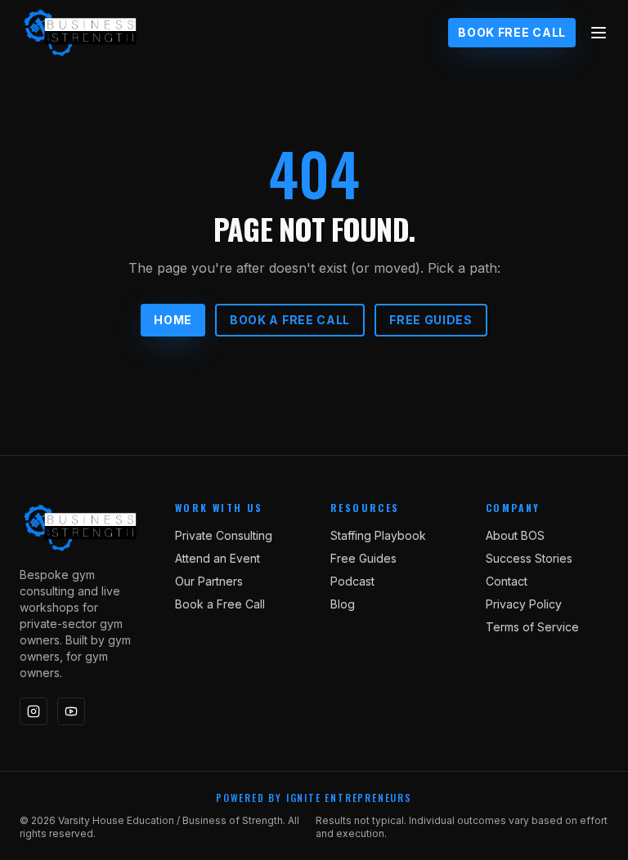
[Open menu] (598, 32)
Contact (506, 581)
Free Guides (431, 320)
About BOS (515, 535)
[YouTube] (71, 711)
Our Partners (209, 581)
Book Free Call (512, 32)
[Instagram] (33, 711)
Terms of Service (532, 627)
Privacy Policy (524, 604)
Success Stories (529, 558)
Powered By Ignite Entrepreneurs (314, 797)
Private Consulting (223, 535)
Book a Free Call (290, 320)
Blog (342, 604)
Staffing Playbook (378, 535)
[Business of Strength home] (81, 33)
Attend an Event (217, 558)
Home (173, 320)
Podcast (352, 581)
